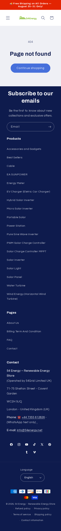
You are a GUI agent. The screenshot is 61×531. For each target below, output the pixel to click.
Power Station (16, 225)
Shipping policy (43, 515)
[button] (8, 18)
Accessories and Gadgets (24, 149)
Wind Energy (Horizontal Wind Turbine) (26, 296)
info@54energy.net (30, 430)
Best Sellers (14, 157)
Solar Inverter (16, 260)
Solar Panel (14, 277)
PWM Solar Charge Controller (26, 243)
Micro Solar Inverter (20, 208)
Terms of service (22, 515)
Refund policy (22, 509)
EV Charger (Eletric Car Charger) (28, 191)
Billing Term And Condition (24, 331)
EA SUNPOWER (17, 174)
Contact (12, 348)
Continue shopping (31, 68)
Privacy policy (41, 509)
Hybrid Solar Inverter (20, 200)
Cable (11, 166)
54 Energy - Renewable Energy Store (35, 504)
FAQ (9, 340)
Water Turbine (16, 285)
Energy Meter (16, 183)
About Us (13, 323)
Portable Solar (16, 217)
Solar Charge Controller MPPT (26, 251)
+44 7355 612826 (33, 417)
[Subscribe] (49, 126)
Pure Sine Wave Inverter (22, 234)
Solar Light (14, 268)
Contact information (32, 520)
